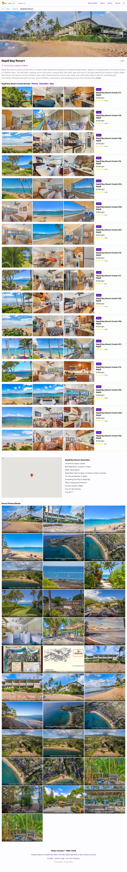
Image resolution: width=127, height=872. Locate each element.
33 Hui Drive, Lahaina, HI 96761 (16, 66)
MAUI (102, 3)
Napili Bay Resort (72, 855)
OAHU (110, 3)
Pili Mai (62, 855)
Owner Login (59, 858)
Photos (35, 84)
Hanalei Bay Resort (51, 855)
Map (52, 84)
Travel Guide (58, 862)
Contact (50, 858)
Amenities (44, 84)
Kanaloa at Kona (90, 855)
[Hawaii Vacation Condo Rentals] (4, 3)
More (98, 78)
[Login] (124, 3)
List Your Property (73, 858)
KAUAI (117, 3)
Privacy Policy (68, 862)
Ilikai (81, 855)
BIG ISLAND (92, 3)
